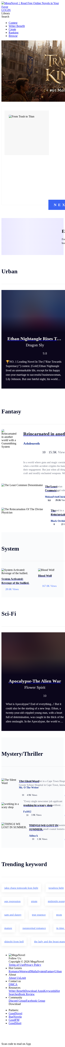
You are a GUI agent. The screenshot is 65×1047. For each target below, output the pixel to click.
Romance (14, 971)
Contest (13, 22)
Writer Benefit (17, 26)
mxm (59, 914)
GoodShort (15, 1023)
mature (8, 928)
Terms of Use (16, 964)
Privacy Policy (33, 964)
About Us (14, 977)
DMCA (13, 984)
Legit (23, 977)
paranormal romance (34, 928)
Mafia (34, 971)
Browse (13, 35)
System (41, 971)
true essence (39, 914)
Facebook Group (35, 1000)
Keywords (49, 990)
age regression (12, 901)
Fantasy (50, 971)
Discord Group (17, 1000)
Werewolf (25, 971)
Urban (58, 971)
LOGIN (6, 10)
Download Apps (34, 990)
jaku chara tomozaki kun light (21, 887)
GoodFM (14, 1019)
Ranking (13, 32)
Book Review (27, 994)
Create (12, 29)
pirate (34, 901)
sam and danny (12, 914)
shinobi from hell (14, 941)
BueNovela (15, 1016)
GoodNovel (15, 1013)
